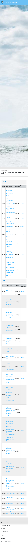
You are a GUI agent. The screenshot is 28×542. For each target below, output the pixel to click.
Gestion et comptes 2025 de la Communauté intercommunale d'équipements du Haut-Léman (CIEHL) (10, 226)
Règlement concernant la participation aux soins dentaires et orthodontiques (10, 254)
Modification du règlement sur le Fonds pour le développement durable (9, 340)
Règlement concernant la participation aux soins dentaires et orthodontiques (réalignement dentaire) (10, 466)
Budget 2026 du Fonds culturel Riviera (9, 350)
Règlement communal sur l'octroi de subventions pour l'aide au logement (10, 366)
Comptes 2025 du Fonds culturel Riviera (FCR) (10, 235)
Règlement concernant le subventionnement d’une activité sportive (10, 450)
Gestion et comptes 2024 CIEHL (9, 503)
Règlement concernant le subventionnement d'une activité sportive (10, 243)
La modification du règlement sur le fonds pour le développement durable (10, 192)
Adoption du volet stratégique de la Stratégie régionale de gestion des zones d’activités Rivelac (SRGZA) (10, 483)
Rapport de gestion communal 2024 (10, 513)
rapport (22, 203)
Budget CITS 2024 (10, 493)
